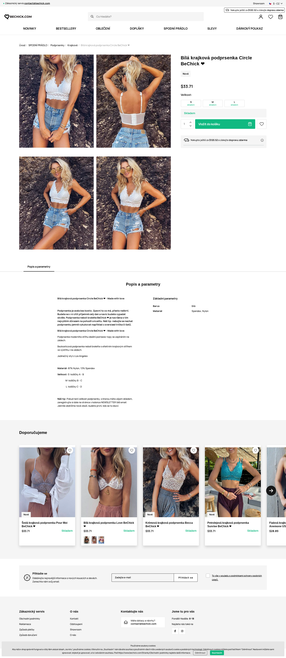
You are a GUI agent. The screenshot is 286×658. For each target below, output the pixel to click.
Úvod (22, 45)
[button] (70, 450)
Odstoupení (76, 624)
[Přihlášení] (261, 17)
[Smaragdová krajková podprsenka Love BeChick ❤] (86, 540)
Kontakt (74, 618)
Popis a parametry (38, 266)
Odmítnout (200, 652)
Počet (184, 124)
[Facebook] (175, 631)
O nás (73, 635)
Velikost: (186, 95)
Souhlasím (217, 652)
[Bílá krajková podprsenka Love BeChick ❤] (94, 540)
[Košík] (280, 17)
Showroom (258, 3)
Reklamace (25, 624)
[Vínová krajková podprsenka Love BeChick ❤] (101, 540)
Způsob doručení (28, 635)
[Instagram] (182, 631)
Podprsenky (57, 45)
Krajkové (73, 45)
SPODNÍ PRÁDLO (37, 45)
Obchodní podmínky (29, 618)
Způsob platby (26, 629)
